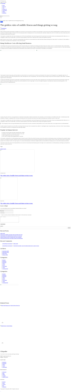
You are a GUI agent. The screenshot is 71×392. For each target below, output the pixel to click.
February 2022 (5, 254)
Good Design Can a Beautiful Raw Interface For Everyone (11, 235)
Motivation (4, 262)
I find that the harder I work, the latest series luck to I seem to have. (26, 245)
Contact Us (4, 9)
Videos (3, 374)
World (5, 149)
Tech (3, 8)
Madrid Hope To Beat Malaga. (12, 340)
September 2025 (5, 251)
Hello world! (2, 233)
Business (4, 260)
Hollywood (4, 372)
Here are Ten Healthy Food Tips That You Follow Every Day (11, 234)
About (3, 383)
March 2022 (4, 253)
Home (3, 5)
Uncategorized (5, 268)
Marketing (4, 13)
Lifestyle (1, 149)
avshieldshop (3, 28)
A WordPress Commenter (7, 243)
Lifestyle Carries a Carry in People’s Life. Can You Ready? (11, 237)
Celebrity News (5, 377)
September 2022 (5, 252)
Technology (4, 10)
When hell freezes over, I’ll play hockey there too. (19, 320)
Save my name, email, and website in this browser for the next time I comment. (16, 214)
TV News (4, 375)
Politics (3, 11)
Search (1, 226)
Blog (3, 385)
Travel (3, 267)
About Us (4, 6)
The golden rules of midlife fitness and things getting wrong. (16, 175)
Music (3, 373)
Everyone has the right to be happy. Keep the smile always (11, 238)
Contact (4, 384)
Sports (1, 21)
